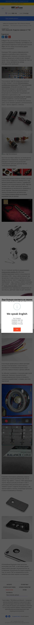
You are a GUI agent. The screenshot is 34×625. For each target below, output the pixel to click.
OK (17, 329)
